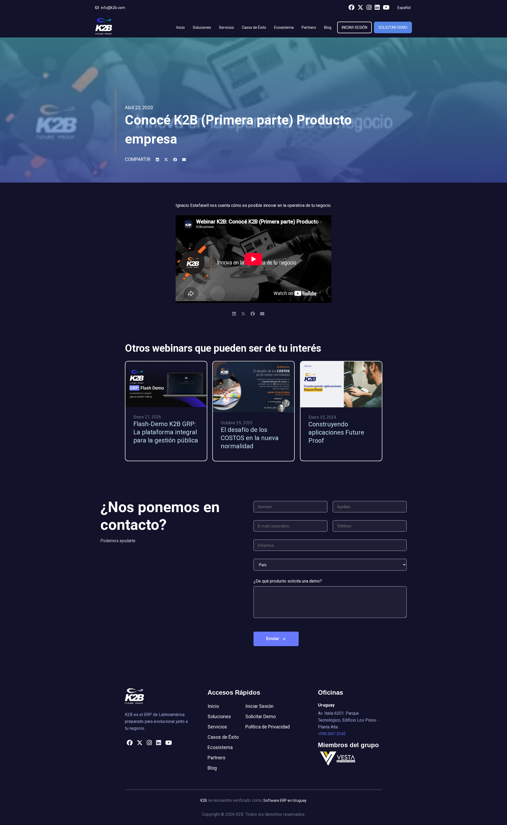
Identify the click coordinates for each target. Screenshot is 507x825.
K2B (204, 800)
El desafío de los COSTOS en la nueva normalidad (250, 438)
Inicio (180, 27)
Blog (327, 27)
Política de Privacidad (267, 726)
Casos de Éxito (254, 27)
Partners (309, 27)
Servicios (226, 27)
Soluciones (202, 27)
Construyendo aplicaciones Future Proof (336, 432)
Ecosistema (284, 27)
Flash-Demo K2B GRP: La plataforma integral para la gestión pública (165, 432)
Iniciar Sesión (354, 27)
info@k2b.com (112, 8)
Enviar (272, 638)
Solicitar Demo (392, 27)
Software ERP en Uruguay (285, 800)
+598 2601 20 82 (332, 734)
